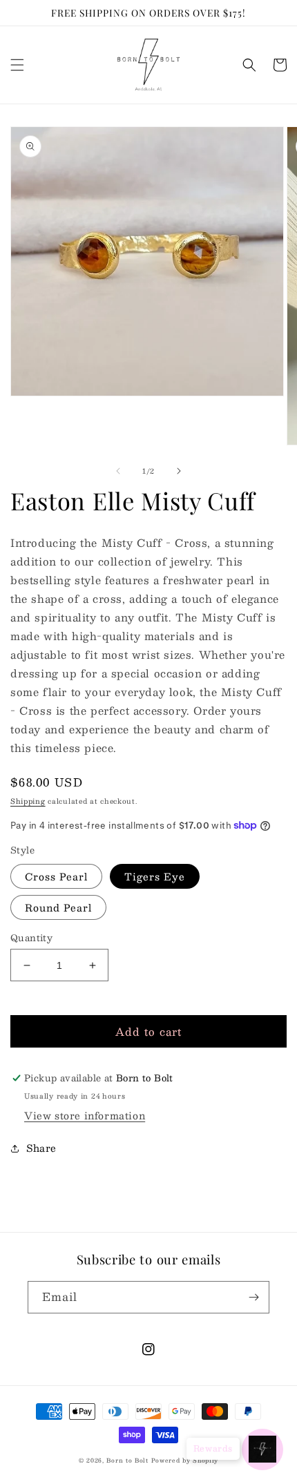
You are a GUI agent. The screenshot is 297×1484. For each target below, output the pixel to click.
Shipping (28, 801)
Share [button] (41, 1147)
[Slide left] (118, 471)
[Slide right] (179, 471)
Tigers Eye (154, 876)
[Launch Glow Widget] (262, 1449)
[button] (17, 65)
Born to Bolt (127, 1460)
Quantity (31, 938)
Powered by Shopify (185, 1460)
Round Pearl (58, 907)
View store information (84, 1115)
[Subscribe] (253, 1297)
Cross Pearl (56, 876)
